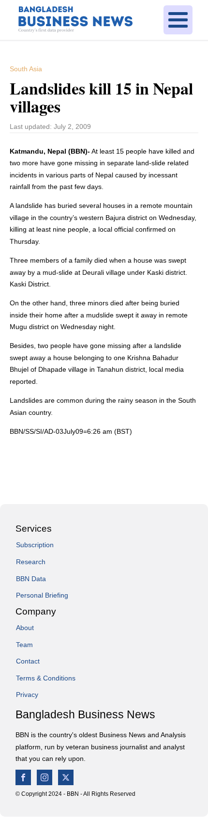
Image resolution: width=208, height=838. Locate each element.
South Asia (26, 69)
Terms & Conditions (45, 678)
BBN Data (31, 579)
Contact (28, 661)
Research (30, 562)
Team (24, 644)
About (25, 628)
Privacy (27, 694)
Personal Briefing (42, 595)
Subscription (35, 545)
